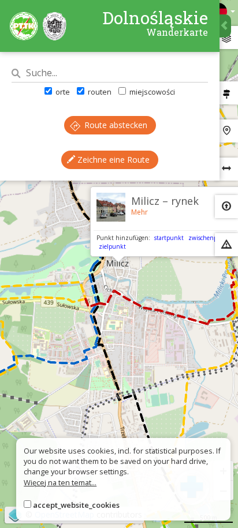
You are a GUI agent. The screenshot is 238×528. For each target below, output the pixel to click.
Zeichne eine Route (112, 159)
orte (62, 92)
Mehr (139, 212)
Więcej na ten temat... (60, 482)
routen (98, 92)
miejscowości (151, 92)
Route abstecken (114, 124)
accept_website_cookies (76, 505)
